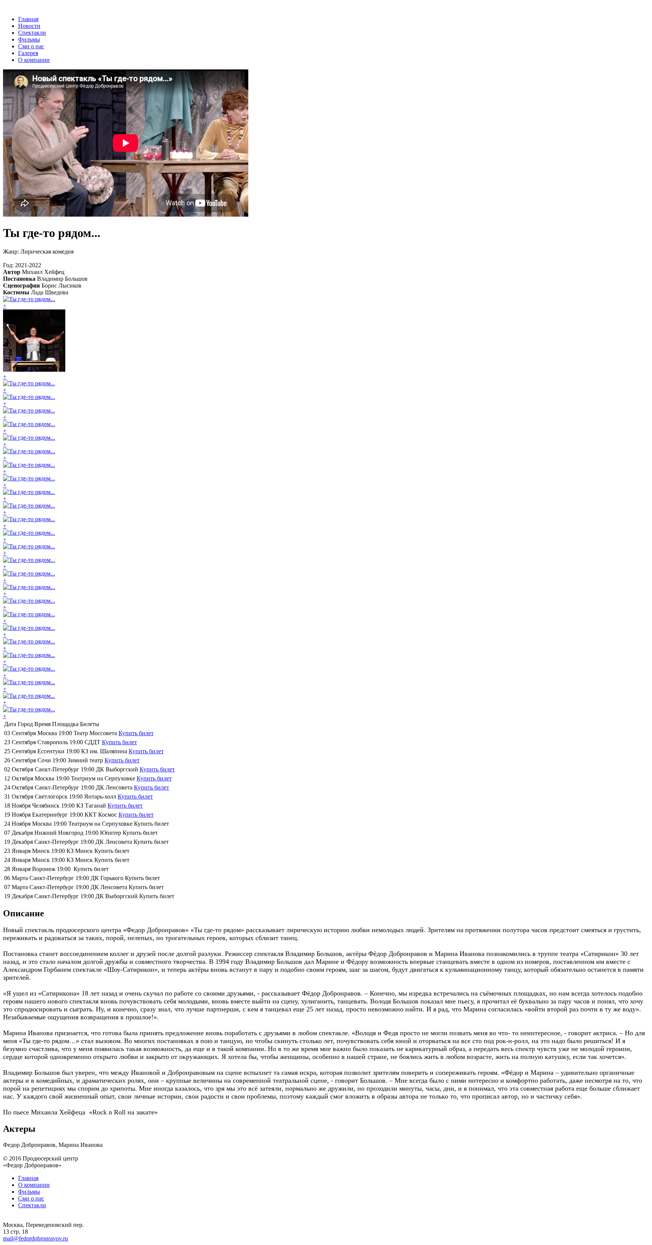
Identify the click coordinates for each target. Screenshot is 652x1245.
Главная (28, 19)
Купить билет (136, 733)
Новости (29, 26)
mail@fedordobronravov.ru (35, 1238)
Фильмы (29, 39)
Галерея (28, 53)
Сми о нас (31, 46)
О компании (34, 60)
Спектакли (32, 32)
